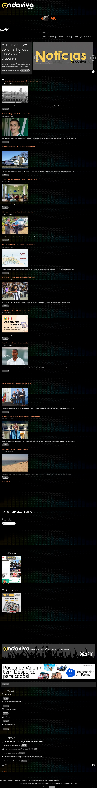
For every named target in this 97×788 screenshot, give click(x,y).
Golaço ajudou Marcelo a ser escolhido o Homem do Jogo (18, 277)
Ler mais (52, 786)
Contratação (24, 780)
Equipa (4, 780)
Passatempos (17, 780)
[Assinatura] (11, 603)
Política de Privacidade (54, 780)
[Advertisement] (48, 496)
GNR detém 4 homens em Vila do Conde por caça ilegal (17, 212)
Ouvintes (76, 37)
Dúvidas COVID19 (88, 37)
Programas (51, 37)
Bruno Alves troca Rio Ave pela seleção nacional (15, 343)
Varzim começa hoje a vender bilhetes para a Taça (16, 310)
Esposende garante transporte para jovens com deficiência (18, 146)
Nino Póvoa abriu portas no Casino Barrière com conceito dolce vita (21, 416)
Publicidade (10, 780)
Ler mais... (5, 109)
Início (44, 37)
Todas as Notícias (6, 375)
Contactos (45, 780)
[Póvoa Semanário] (11, 569)
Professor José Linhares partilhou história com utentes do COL (20, 179)
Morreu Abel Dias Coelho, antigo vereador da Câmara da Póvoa (20, 81)
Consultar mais (5, 583)
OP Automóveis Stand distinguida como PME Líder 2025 (18, 384)
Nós (1, 780)
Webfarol (5, 771)
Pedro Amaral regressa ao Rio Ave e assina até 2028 (16, 114)
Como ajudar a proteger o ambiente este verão (15, 449)
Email (30, 780)
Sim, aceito (45, 786)
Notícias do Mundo (6, 481)
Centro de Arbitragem (37, 780)
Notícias (61, 37)
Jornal (68, 37)
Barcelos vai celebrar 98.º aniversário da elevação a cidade (18, 245)
